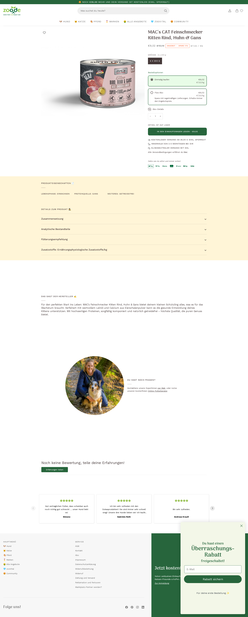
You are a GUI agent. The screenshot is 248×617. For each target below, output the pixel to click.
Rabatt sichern (213, 579)
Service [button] (79, 542)
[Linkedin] (143, 607)
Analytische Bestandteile (55, 229)
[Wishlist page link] (241, 10)
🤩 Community (10, 573)
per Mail (161, 388)
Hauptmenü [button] (9, 542)
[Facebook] (126, 607)
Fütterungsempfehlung (54, 239)
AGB (77, 546)
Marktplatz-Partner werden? (88, 587)
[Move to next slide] (213, 508)
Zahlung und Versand (85, 578)
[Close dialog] (241, 525)
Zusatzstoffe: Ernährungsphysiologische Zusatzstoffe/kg (74, 249)
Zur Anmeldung (162, 583)
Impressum (80, 560)
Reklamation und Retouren (87, 582)
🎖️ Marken (8, 560)
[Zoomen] (46, 127)
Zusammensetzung (52, 218)
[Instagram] (137, 607)
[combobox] (123, 10)
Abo (77, 555)
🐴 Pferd (7, 555)
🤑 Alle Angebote (11, 564)
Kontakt (79, 550)
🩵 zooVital (8, 569)
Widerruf (79, 573)
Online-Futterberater (157, 391)
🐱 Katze (7, 550)
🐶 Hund (7, 546)
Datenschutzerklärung (85, 564)
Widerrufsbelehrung (84, 569)
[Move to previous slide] (34, 508)
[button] (64, 21)
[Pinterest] (132, 607)
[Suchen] (165, 10)
